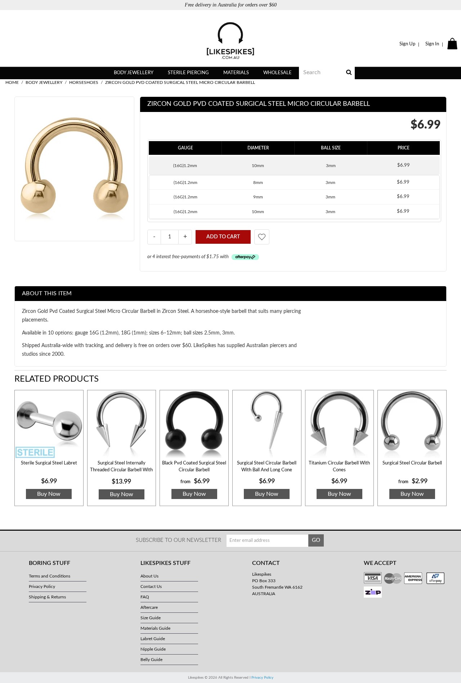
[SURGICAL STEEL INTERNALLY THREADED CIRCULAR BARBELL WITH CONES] (121, 424)
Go (316, 540)
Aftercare (149, 607)
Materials (236, 73)
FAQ (144, 597)
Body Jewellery (133, 73)
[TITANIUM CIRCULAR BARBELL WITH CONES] (339, 424)
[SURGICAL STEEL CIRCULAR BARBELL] (412, 424)
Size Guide (150, 618)
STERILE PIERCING (188, 73)
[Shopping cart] (453, 44)
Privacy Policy (42, 586)
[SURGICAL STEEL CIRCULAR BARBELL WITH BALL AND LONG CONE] (266, 424)
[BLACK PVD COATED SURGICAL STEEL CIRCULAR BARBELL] (194, 424)
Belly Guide (151, 659)
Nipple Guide (153, 649)
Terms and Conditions (49, 576)
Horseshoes (83, 82)
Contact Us (151, 586)
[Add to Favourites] (261, 236)
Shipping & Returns (47, 597)
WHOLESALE (277, 73)
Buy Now (49, 494)
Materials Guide (155, 628)
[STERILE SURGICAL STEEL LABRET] (48, 424)
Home (12, 82)
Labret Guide (152, 639)
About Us (149, 576)
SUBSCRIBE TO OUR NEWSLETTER (178, 540)
